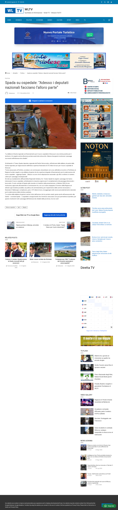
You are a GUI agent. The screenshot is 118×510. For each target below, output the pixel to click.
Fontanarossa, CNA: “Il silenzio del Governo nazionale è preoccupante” (65, 261)
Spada (24, 207)
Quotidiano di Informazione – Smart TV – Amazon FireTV (43, 13)
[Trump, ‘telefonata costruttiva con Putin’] (83, 476)
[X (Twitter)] (104, 2)
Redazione (12, 93)
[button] (109, 506)
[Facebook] (101, 2)
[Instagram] (108, 2)
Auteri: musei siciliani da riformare (41, 259)
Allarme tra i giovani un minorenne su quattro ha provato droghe (102, 358)
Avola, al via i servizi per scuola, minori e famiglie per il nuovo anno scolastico (102, 239)
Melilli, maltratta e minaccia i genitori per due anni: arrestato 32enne (102, 196)
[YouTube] (111, 2)
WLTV (29, 9)
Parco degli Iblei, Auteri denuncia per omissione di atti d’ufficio (101, 253)
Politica (7, 78)
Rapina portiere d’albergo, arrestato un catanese (27, 225)
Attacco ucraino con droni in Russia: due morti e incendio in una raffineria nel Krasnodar (98, 446)
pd (19, 207)
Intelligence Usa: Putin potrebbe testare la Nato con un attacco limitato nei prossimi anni (99, 457)
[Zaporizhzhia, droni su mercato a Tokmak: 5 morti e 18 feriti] (83, 467)
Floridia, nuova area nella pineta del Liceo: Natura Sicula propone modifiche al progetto (102, 210)
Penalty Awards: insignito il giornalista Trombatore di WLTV (103, 386)
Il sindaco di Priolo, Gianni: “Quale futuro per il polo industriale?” (54, 225)
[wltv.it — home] (14, 10)
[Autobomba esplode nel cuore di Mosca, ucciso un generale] (83, 483)
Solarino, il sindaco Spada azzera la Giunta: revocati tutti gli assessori (16, 261)
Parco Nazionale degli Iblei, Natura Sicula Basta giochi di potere (104, 377)
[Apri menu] (109, 20)
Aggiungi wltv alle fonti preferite (54, 215)
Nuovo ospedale (11, 207)
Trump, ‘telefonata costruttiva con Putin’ (99, 474)
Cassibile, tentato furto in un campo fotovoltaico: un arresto (102, 224)
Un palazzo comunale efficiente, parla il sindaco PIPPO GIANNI (103, 411)
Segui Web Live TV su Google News (28, 215)
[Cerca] (104, 20)
